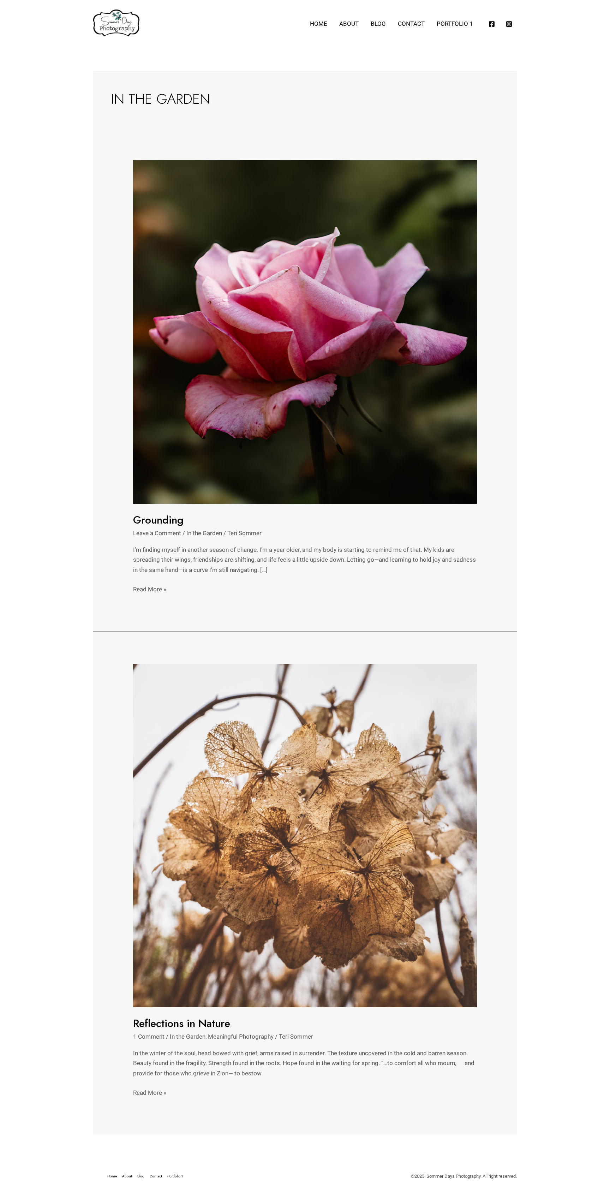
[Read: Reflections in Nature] (305, 834)
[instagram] (510, 24)
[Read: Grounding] (305, 331)
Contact (411, 23)
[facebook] (493, 24)
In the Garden (204, 533)
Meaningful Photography (241, 1036)
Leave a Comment (157, 533)
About (349, 23)
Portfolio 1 (455, 23)
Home (318, 23)
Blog (378, 23)
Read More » (149, 588)
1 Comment (149, 1036)
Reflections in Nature (181, 1023)
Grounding (158, 519)
